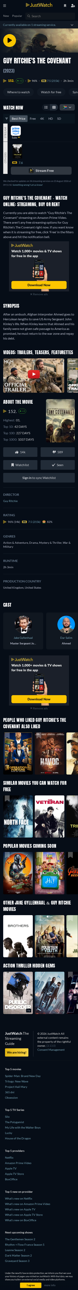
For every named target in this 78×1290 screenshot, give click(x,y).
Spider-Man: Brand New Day (23, 1076)
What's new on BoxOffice (20, 1220)
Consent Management (51, 1049)
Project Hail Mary (16, 1086)
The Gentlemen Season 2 (20, 1239)
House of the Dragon (18, 1138)
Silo (7, 1116)
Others (5, 157)
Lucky (8, 1133)
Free (33, 118)
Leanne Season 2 (15, 1250)
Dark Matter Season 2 (18, 1255)
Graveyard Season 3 (17, 1261)
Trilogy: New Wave (16, 1081)
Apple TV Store (14, 1173)
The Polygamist (14, 1122)
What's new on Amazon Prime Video (27, 1204)
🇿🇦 (65, 107)
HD (50, 118)
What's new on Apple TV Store (24, 1214)
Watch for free (51, 92)
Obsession (11, 1097)
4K (42, 118)
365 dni (9, 1092)
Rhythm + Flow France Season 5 (24, 1244)
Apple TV (11, 1168)
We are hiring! (16, 1052)
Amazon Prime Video (18, 1163)
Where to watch (18, 92)
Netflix (9, 1157)
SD (59, 118)
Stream (5, 132)
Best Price (18, 118)
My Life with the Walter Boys (23, 1127)
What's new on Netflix (18, 1198)
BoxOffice (11, 1179)
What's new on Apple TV (20, 1209)
